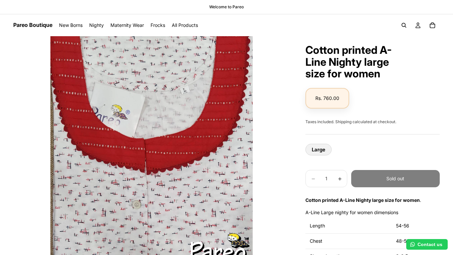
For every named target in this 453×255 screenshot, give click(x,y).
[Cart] (432, 25)
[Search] (404, 25)
